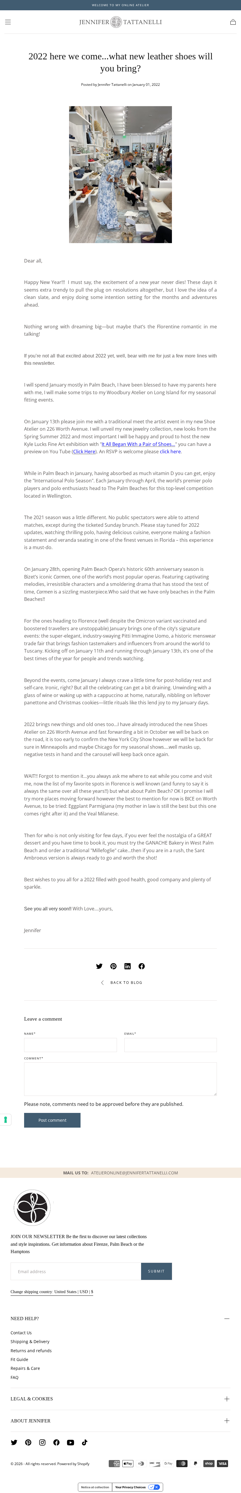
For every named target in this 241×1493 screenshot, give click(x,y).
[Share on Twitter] (99, 966)
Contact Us (21, 1332)
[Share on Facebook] (141, 966)
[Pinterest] (28, 1442)
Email (130, 1034)
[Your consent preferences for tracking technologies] (5, 1119)
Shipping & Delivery (30, 1341)
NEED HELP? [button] (25, 1318)
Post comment (52, 1120)
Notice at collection (95, 1487)
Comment (33, 1058)
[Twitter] (14, 1442)
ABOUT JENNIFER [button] (31, 1420)
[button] (7, 22)
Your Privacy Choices (130, 1487)
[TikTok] (84, 1442)
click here (170, 451)
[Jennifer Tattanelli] (32, 1208)
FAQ (15, 1377)
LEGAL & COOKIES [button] (32, 1398)
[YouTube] (70, 1442)
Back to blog (127, 982)
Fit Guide (19, 1359)
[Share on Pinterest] (113, 966)
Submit (156, 1271)
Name (30, 1034)
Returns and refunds (31, 1350)
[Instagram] (42, 1442)
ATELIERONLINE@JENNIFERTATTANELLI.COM (134, 1173)
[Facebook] (56, 1442)
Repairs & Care (25, 1368)
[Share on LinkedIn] (127, 966)
